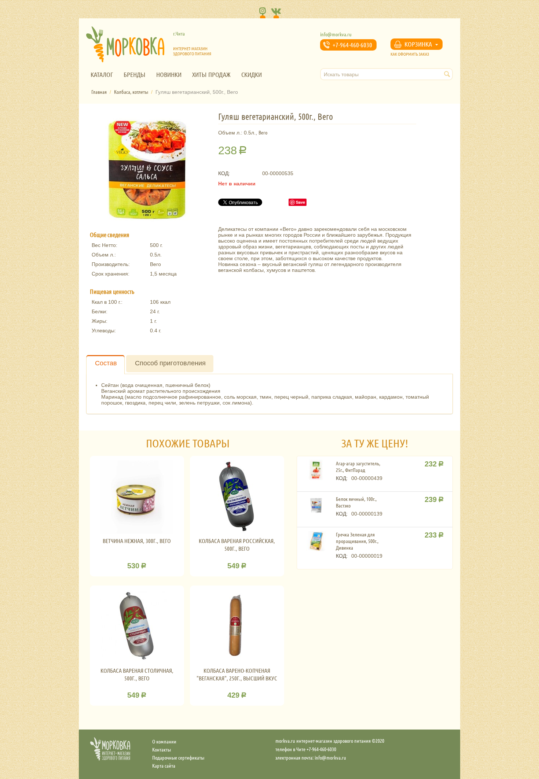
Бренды (135, 74)
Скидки (251, 74)
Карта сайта (163, 765)
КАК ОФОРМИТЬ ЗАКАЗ (409, 54)
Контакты (161, 749)
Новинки (169, 74)
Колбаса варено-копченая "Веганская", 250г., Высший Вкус (237, 674)
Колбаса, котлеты (131, 91)
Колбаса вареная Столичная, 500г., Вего (136, 674)
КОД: (224, 173)
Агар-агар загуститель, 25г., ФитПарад (358, 466)
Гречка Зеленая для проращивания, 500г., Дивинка (357, 541)
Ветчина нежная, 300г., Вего (137, 540)
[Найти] (447, 75)
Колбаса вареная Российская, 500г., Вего (237, 544)
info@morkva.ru (336, 34)
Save (300, 202)
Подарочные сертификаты (178, 757)
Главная (99, 91)
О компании (164, 741)
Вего (262, 132)
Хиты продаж (211, 74)
